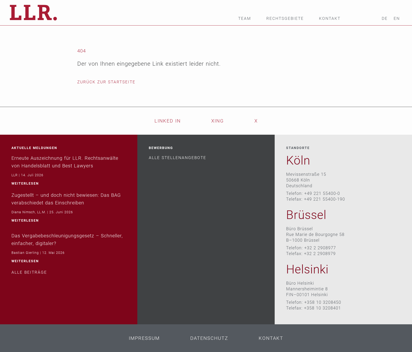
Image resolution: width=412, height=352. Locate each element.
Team (244, 18)
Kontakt (329, 18)
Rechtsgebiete (285, 18)
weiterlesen (25, 183)
